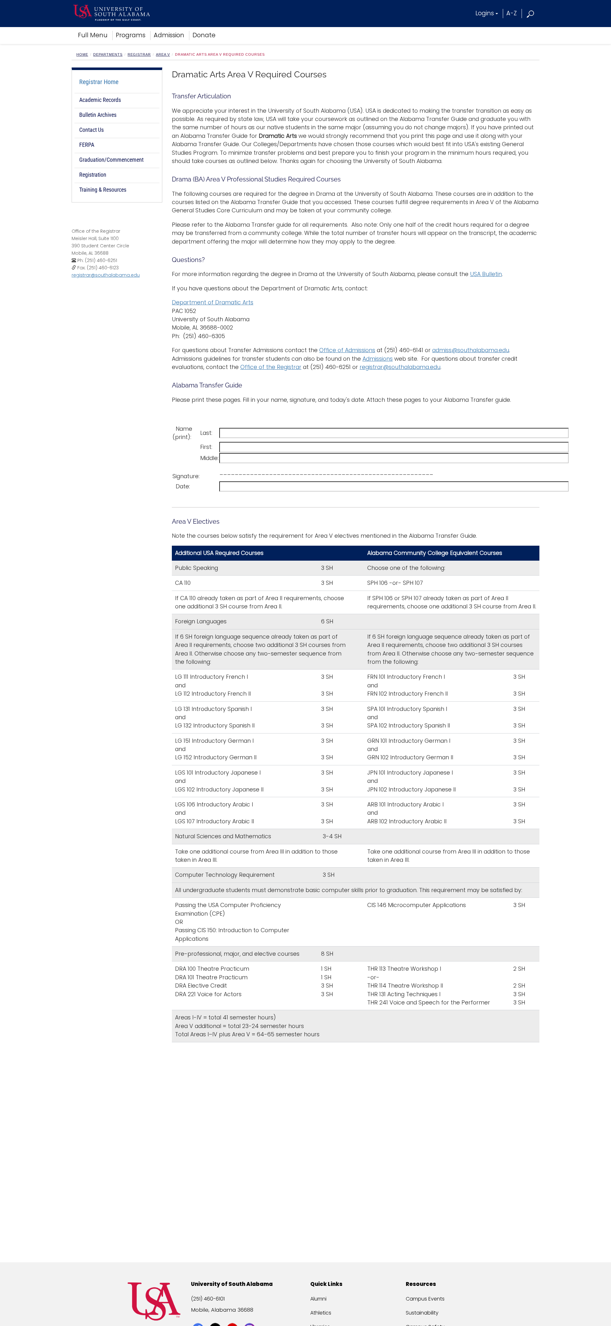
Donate (204, 35)
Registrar (139, 54)
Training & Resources (102, 189)
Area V (163, 54)
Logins (484, 13)
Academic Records (100, 99)
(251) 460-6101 (208, 1298)
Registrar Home (98, 82)
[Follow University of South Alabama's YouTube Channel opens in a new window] (233, 1317)
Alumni (318, 1298)
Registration (92, 174)
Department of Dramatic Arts (212, 302)
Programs (130, 35)
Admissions (377, 359)
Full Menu (93, 35)
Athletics (320, 1312)
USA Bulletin (486, 274)
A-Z (511, 13)
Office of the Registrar (270, 367)
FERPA (86, 144)
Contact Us (91, 129)
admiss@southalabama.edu (470, 350)
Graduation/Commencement (111, 159)
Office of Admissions (347, 350)
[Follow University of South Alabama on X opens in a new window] (216, 1317)
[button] (530, 13)
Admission (169, 35)
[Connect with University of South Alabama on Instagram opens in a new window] (250, 1317)
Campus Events (425, 1298)
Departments (108, 54)
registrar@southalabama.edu (106, 275)
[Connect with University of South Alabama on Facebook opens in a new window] (199, 1317)
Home (82, 54)
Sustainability (422, 1312)
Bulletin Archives (97, 114)
